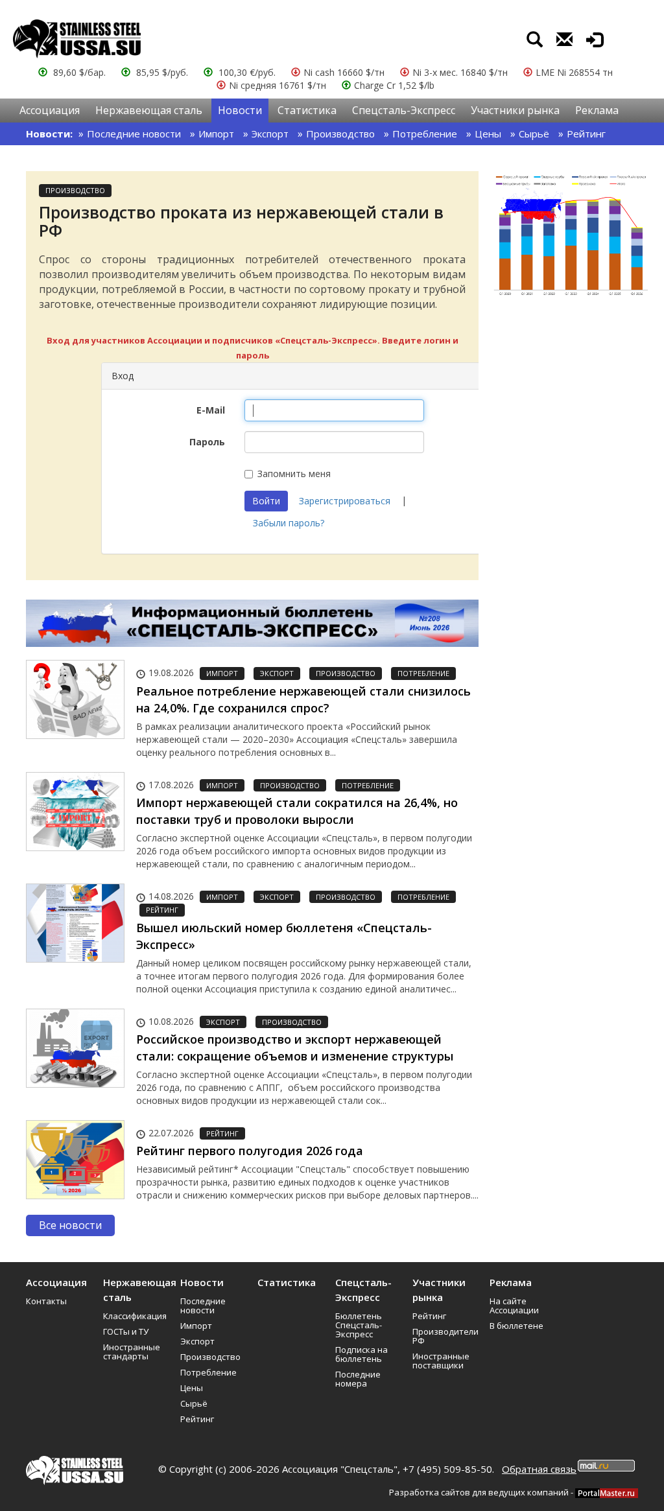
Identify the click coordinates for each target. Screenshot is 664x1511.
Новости (240, 110)
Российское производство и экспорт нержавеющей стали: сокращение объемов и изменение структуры (294, 1047)
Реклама (597, 110)
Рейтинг (586, 133)
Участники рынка (515, 110)
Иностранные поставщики (440, 1361)
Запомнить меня (294, 473)
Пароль (207, 442)
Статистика (307, 110)
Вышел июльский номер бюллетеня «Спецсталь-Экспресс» (284, 936)
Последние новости (134, 133)
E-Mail (210, 410)
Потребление (424, 133)
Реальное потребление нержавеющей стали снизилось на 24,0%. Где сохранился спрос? (303, 699)
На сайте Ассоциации (514, 1305)
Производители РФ (445, 1336)
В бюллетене (516, 1325)
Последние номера (358, 1379)
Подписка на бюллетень (361, 1354)
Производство (340, 133)
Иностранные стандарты (131, 1351)
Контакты (46, 1301)
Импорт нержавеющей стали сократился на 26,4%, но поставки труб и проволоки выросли (297, 811)
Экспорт (270, 133)
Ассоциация (49, 110)
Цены (488, 133)
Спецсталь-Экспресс (403, 110)
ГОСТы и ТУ (125, 1331)
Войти (266, 501)
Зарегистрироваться (344, 501)
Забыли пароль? (288, 523)
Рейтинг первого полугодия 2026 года (249, 1150)
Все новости (70, 1225)
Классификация (135, 1315)
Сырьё (534, 133)
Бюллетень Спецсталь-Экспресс (358, 1325)
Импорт (216, 133)
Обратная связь (539, 1468)
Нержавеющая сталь (148, 110)
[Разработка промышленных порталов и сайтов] (606, 1492)
